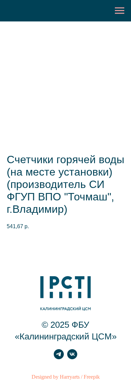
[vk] (72, 357)
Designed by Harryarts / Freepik (66, 377)
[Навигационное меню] (119, 10)
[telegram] (59, 357)
